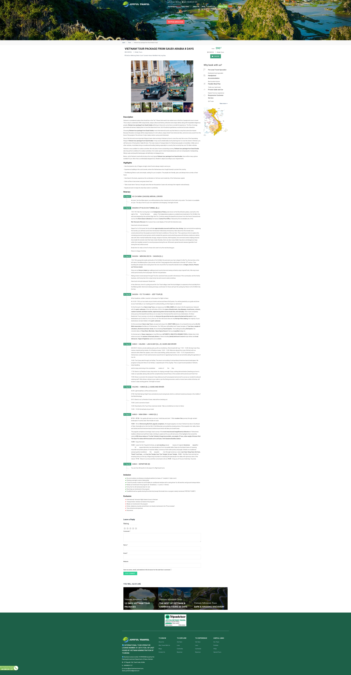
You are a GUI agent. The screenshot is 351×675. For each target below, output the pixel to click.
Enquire (216, 56)
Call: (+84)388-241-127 (190, 2)
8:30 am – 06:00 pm (175, 2)
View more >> (224, 103)
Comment (126, 531)
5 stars (136, 528)
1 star (124, 528)
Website (125, 561)
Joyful (123, 42)
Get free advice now (175, 22)
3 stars (130, 528)
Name (125, 545)
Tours (129, 42)
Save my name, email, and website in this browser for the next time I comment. (146, 569)
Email (125, 553)
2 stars (127, 528)
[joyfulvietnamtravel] (136, 4)
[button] (143, 196)
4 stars (133, 528)
